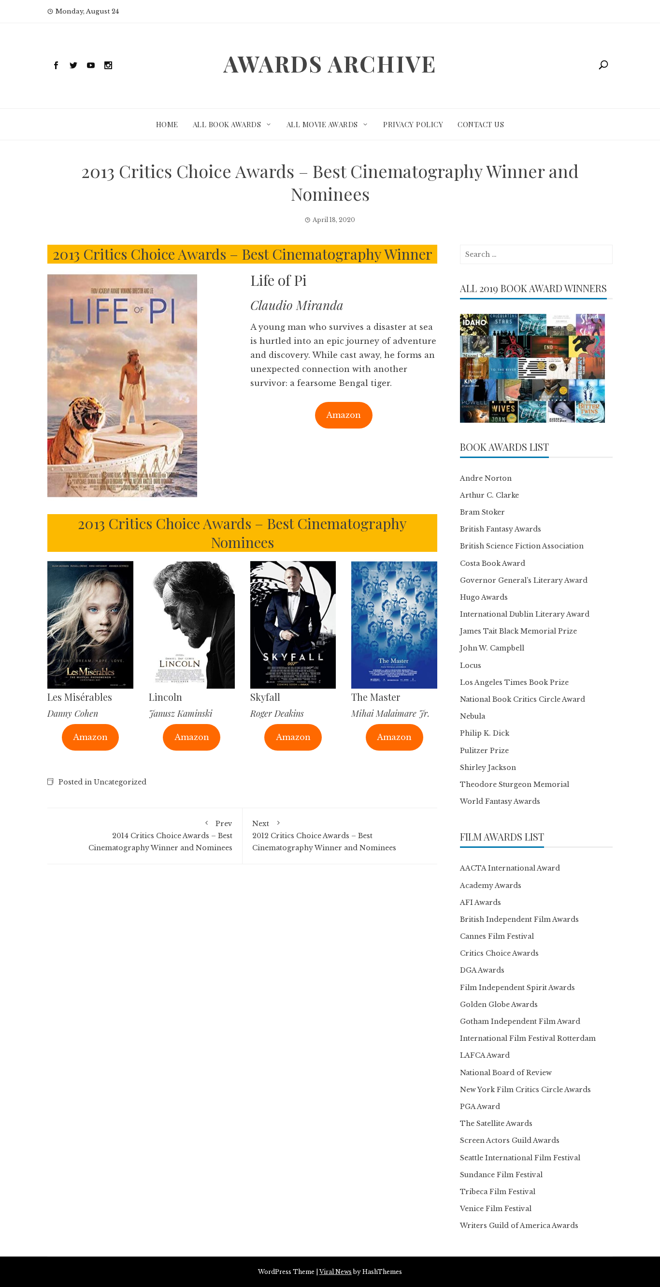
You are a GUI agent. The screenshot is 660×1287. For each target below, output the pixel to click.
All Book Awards (227, 124)
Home (167, 124)
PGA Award (480, 1106)
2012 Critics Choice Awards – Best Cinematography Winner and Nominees (324, 835)
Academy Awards (490, 885)
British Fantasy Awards (500, 529)
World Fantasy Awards (500, 801)
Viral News (335, 1271)
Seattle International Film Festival (520, 1158)
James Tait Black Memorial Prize (518, 631)
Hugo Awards (484, 597)
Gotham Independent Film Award (520, 1021)
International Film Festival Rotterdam (528, 1038)
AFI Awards (480, 902)
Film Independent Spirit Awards (517, 987)
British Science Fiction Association (522, 546)
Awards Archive (330, 63)
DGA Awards (482, 970)
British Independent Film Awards (519, 919)
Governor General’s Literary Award (524, 580)
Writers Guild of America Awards (519, 1225)
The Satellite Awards (496, 1123)
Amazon (343, 415)
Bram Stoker (482, 512)
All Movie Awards (322, 124)
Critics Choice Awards (499, 953)
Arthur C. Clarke (489, 495)
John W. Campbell (492, 648)
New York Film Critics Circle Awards (525, 1089)
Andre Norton (486, 478)
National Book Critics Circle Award (522, 699)
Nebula (472, 716)
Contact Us (481, 124)
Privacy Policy (413, 124)
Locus (470, 665)
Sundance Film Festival (501, 1174)
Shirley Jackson (488, 767)
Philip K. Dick (484, 733)
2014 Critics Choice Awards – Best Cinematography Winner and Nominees (160, 835)
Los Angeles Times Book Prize (514, 682)
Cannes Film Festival (497, 936)
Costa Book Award (492, 563)
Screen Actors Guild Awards (510, 1140)
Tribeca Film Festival (497, 1191)
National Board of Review (506, 1072)
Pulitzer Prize (484, 750)
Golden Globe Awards (499, 1004)
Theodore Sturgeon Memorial (514, 784)
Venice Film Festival (495, 1208)
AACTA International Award (510, 868)
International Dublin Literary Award (524, 614)
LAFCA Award (485, 1055)
